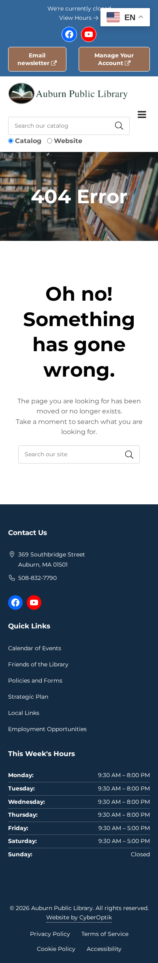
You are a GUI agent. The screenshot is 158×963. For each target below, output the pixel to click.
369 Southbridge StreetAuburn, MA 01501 (51, 560)
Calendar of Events (34, 648)
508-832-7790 (37, 578)
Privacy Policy (50, 934)
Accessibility (104, 948)
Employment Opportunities (47, 729)
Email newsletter (34, 59)
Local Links (23, 712)
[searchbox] (79, 454)
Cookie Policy (56, 948)
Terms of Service (104, 934)
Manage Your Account (114, 59)
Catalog (28, 141)
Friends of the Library (38, 664)
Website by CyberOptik (79, 917)
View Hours (76, 17)
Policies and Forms (35, 680)
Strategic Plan (28, 696)
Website (68, 141)
